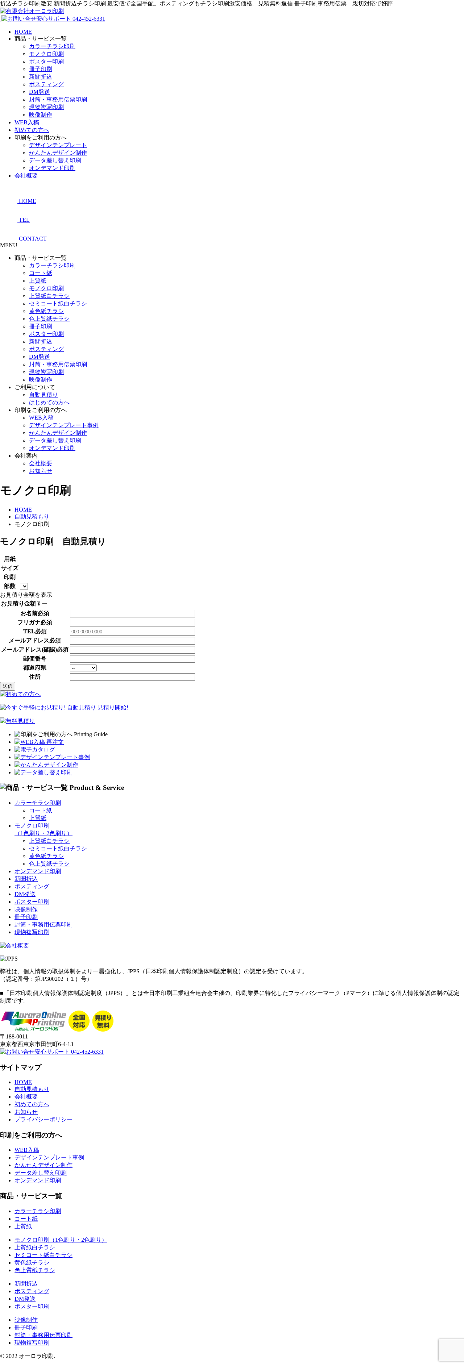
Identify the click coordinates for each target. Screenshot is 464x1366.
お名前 (29, 613)
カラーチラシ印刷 (52, 46)
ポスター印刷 (46, 61)
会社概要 (26, 175)
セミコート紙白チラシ (58, 303)
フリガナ (29, 622)
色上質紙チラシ (49, 319)
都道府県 (34, 668)
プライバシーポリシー (43, 1119)
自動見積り (43, 395)
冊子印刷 (40, 69)
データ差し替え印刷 (55, 160)
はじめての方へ (49, 402)
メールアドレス (29, 640)
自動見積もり (31, 1089)
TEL (29, 631)
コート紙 (40, 273)
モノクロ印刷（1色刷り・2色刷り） (60, 1240)
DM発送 (39, 92)
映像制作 (40, 115)
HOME (23, 32)
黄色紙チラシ (46, 311)
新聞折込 (40, 77)
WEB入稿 (26, 122)
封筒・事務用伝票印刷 (58, 99)
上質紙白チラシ (49, 296)
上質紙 (37, 281)
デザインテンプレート (58, 145)
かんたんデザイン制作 (58, 153)
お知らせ (40, 471)
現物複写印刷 (46, 107)
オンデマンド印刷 (52, 168)
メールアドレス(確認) (29, 649)
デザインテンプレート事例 (64, 425)
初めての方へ (31, 130)
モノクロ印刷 (46, 54)
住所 (35, 677)
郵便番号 (34, 658)
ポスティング (46, 84)
